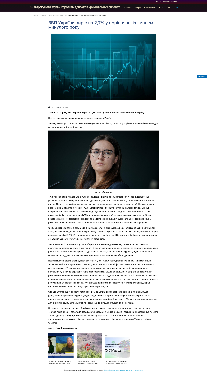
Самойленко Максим (67, 328)
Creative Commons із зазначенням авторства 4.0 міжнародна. (123, 370)
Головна (127, 7)
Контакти (171, 7)
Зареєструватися (170, 1)
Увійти (158, 1)
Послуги (137, 7)
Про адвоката (150, 7)
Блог (161, 7)
